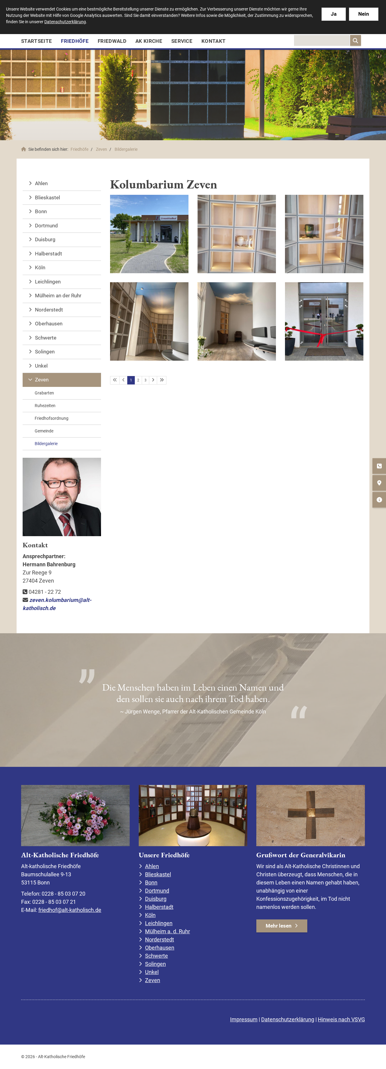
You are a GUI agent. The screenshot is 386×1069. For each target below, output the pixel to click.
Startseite (36, 41)
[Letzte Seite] (161, 380)
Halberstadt (48, 254)
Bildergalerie (126, 149)
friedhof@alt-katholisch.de (69, 910)
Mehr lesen (279, 926)
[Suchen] (355, 40)
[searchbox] (322, 40)
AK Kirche (148, 41)
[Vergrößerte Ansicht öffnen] (149, 234)
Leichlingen (48, 282)
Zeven (101, 149)
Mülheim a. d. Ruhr (167, 931)
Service (181, 41)
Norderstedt (49, 310)
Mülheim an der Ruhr (58, 296)
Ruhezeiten (45, 405)
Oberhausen (48, 324)
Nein (363, 14)
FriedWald (112, 41)
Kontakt (213, 41)
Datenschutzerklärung (287, 1019)
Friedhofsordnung (51, 418)
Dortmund (46, 226)
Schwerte (45, 338)
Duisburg (45, 239)
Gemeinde (44, 431)
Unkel (41, 366)
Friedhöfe (75, 41)
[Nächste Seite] (153, 380)
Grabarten (44, 393)
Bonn (41, 211)
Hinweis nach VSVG (341, 1019)
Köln (40, 267)
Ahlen (41, 183)
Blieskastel (47, 198)
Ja (334, 14)
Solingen (45, 352)
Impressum (244, 1019)
